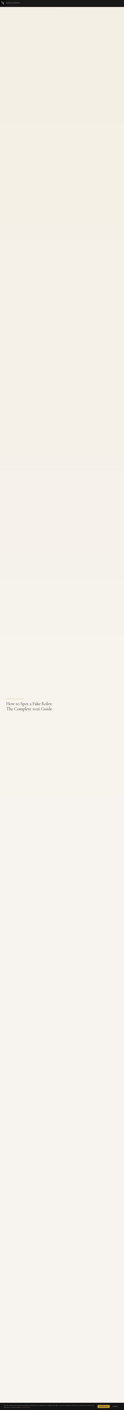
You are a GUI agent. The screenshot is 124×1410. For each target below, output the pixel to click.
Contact (55, 10)
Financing (21, 10)
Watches (3, 10)
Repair (28, 10)
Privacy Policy (26, 1407)
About (48, 10)
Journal (42, 10)
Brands (34, 10)
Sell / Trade (12, 10)
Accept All (103, 1406)
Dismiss (115, 1406)
